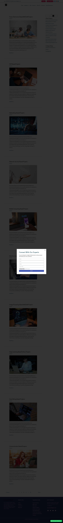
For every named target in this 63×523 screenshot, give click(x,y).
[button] (56, 521)
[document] (31, 261)
